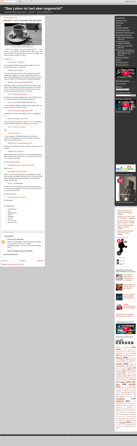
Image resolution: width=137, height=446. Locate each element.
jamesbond (130, 403)
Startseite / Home (122, 20)
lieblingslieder (119, 407)
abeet (122, 382)
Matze (130, 358)
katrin (119, 405)
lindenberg (118, 409)
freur (128, 396)
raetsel (134, 414)
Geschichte (120, 23)
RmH (123, 368)
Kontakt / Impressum (123, 65)
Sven (120, 372)
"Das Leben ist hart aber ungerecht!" (33, 8)
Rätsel (129, 368)
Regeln (119, 25)
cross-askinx (121, 394)
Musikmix (123, 359)
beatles (126, 390)
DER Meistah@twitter (123, 57)
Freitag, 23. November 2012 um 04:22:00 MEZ (19, 251)
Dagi (134, 347)
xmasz (126, 426)
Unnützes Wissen (122, 376)
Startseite (23, 260)
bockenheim (133, 390)
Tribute (134, 374)
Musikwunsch (132, 359)
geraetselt (120, 398)
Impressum (127, 353)
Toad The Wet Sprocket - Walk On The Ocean (20, 110)
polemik (121, 412)
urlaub (119, 424)
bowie (118, 392)
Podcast (131, 364)
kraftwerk (125, 405)
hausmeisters (119, 403)
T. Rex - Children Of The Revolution (17, 94)
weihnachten (130, 424)
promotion (131, 412)
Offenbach (131, 361)
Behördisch (118, 347)
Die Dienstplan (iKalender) (124, 35)
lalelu (133, 405)
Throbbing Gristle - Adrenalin (15, 151)
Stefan (125, 370)
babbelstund (118, 390)
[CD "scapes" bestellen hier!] (123, 99)
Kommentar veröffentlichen (10, 254)
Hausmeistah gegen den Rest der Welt (125, 351)
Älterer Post (40, 260)
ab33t (134, 379)
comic (134, 392)
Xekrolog (118, 379)
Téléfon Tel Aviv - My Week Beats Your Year (20, 143)
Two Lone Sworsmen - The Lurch (16, 197)
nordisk (122, 410)
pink (117, 412)
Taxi (127, 372)
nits (118, 410)
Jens (134, 353)
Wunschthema (131, 377)
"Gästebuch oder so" (123, 62)
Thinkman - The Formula (14, 82)
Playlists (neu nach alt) (123, 30)
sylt (122, 420)
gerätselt (120, 401)
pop (126, 412)
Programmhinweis (120, 366)
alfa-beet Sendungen (122, 28)
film (135, 394)
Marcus (119, 357)
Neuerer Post (4, 260)
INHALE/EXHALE (129, 266)
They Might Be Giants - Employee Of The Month (21, 165)
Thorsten (119, 374)
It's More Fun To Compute (18, 127)
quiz (119, 414)
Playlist (119, 364)
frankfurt (121, 396)
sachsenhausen (124, 418)
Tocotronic (11, 102)
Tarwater (10, 183)
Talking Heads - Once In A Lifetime (17, 171)
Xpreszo (125, 379)
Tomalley (128, 374)
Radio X (131, 366)
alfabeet (132, 384)
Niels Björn (121, 361)
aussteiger (126, 388)
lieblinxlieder (130, 407)
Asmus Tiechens (12, 62)
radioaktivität (127, 414)
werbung (118, 426)
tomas (122, 422)
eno (130, 394)
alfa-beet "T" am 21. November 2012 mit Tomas (22, 20)
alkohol (123, 387)
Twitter (119, 60)
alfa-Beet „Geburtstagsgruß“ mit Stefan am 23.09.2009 (129, 306)
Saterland (118, 370)
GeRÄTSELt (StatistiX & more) (125, 32)
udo (135, 422)
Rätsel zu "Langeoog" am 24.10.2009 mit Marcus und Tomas (129, 296)
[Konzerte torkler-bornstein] (123, 111)
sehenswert (133, 418)
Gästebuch (130, 349)
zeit (116, 428)
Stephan (134, 370)
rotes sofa (120, 416)
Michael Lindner (12, 239)
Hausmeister (119, 353)
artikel (119, 388)
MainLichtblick (131, 355)
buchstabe (124, 392)
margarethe (130, 408)
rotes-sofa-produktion (131, 416)
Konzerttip (122, 355)
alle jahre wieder (131, 387)
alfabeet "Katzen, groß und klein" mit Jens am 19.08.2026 (129, 286)
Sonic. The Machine (120, 266)
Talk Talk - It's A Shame (14, 133)
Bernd (126, 347)
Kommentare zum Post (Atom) (16, 264)
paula (133, 410)
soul (119, 420)
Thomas (132, 372)
